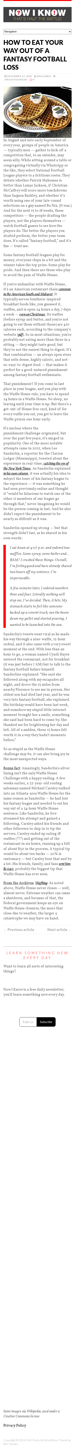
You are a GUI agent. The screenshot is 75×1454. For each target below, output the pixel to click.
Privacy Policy (14, 1425)
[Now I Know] (37, 15)
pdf (20, 334)
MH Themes (10, 1444)
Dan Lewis (44, 76)
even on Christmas (32, 314)
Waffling (41, 883)
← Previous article (18, 929)
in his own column (15, 473)
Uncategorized (15, 79)
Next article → (59, 929)
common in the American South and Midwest (37, 292)
